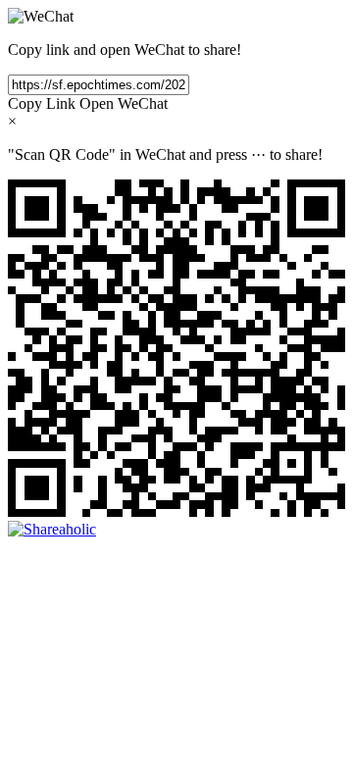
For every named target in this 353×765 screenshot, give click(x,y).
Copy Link (42, 103)
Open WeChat (123, 103)
